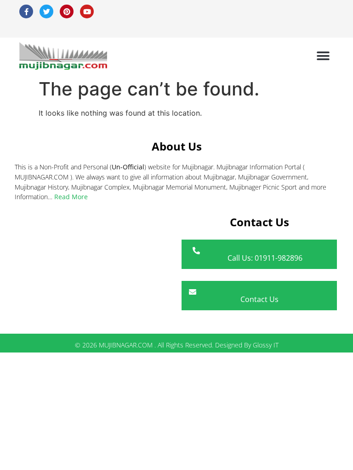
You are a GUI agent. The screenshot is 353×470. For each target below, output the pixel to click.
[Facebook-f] (26, 11)
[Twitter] (46, 11)
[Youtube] (87, 11)
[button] (323, 56)
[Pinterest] (67, 11)
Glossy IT (266, 345)
